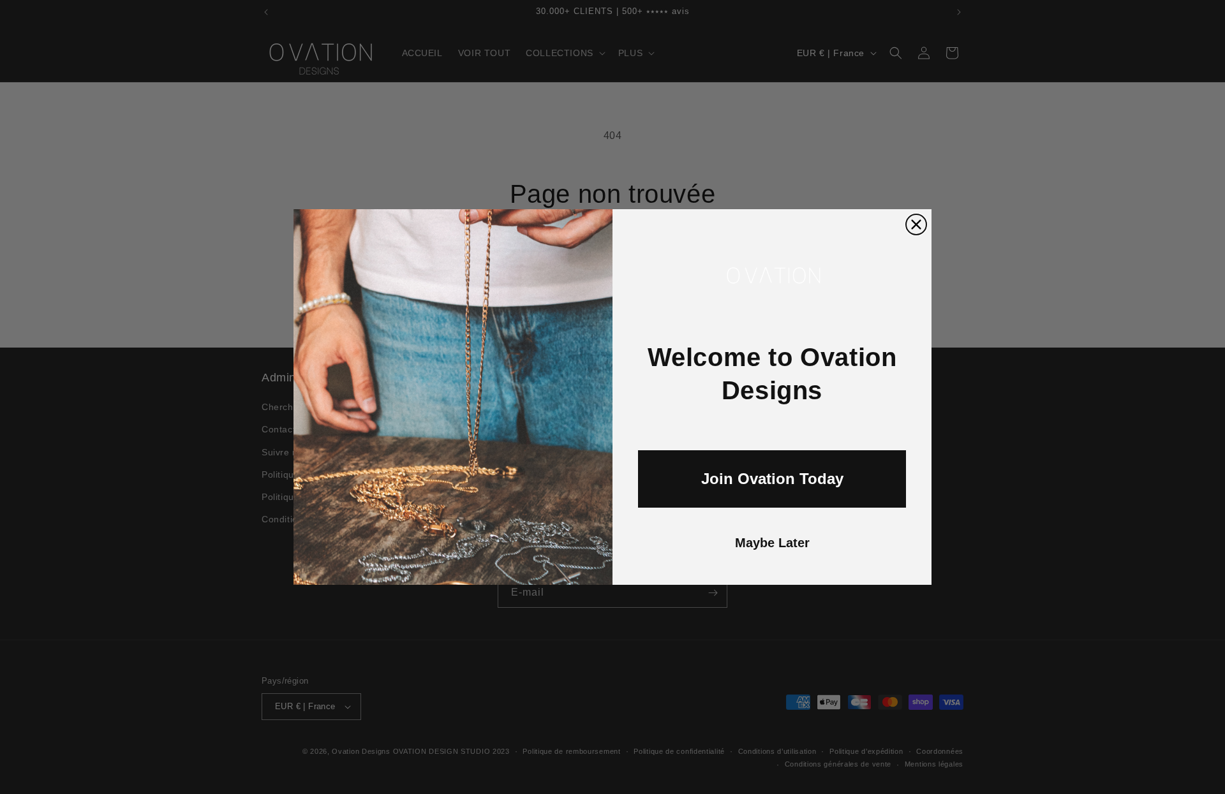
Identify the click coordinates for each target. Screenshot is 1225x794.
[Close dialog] (916, 224)
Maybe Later (772, 543)
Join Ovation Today (772, 478)
